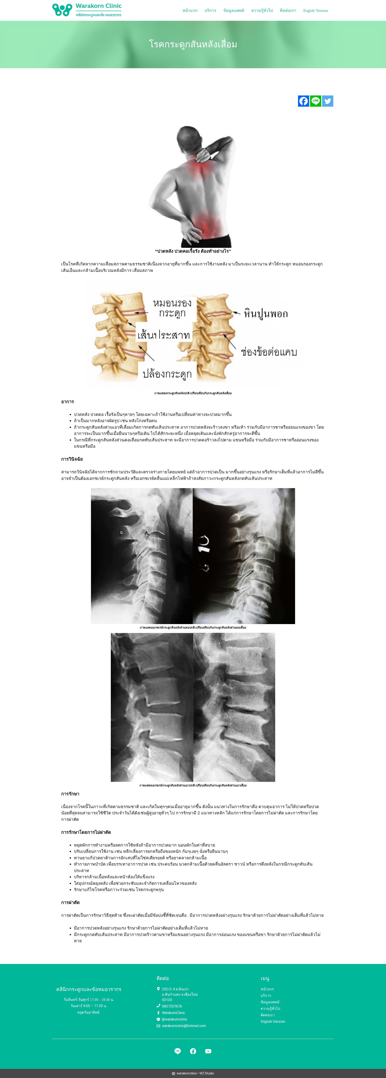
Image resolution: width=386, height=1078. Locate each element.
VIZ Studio (206, 1073)
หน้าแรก (190, 10)
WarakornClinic (173, 1013)
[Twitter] (327, 101)
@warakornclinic (174, 1019)
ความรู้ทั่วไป (262, 10)
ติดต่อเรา (288, 10)
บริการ (210, 10)
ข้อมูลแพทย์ (233, 10)
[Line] (315, 101)
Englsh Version (315, 10)
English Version (273, 1021)
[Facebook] (303, 101)
